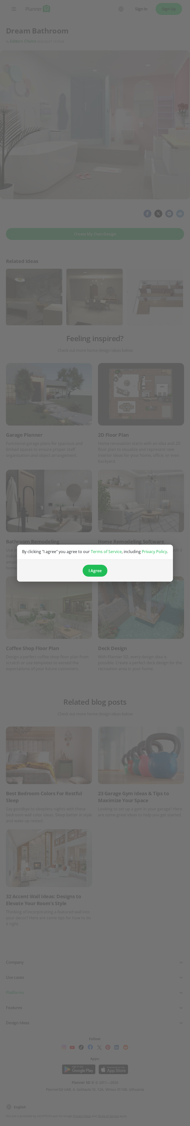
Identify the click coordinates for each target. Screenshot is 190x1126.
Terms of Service (106, 551)
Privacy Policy (154, 551)
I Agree (95, 570)
